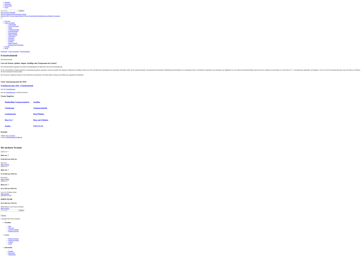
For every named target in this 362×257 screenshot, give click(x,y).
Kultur (10, 28)
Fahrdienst (11, 40)
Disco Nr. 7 (9, 120)
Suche (6, 7)
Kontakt (7, 46)
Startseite (7, 2)
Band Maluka (38, 114)
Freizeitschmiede (13, 31)
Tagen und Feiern (13, 26)
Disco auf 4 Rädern (40, 120)
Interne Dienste (12, 43)
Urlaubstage (9, 108)
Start (9, 226)
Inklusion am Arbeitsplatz (15, 45)
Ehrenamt (11, 38)
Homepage (4, 51)
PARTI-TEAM (38, 126)
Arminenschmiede (13, 29)
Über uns (7, 21)
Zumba (8, 126)
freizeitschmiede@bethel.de (14, 137)
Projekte (10, 41)
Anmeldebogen (10, 89)
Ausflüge (36, 102)
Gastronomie (12, 24)
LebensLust (11, 36)
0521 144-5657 (10, 135)
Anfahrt (10, 242)
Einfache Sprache (20, 14)
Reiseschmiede (12, 33)
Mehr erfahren (5, 164)
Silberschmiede (12, 35)
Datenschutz (8, 6)
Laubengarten (10, 114)
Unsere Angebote (10, 23)
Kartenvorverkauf (13, 240)
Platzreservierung (13, 238)
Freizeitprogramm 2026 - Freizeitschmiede (17, 86)
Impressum (8, 4)
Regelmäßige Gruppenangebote (17, 102)
